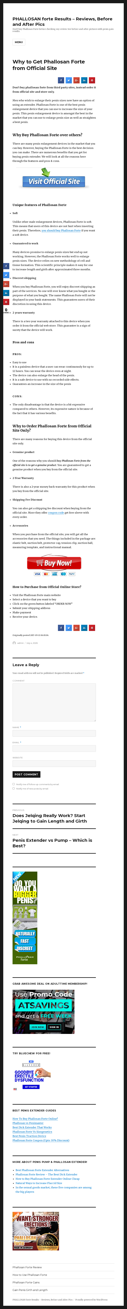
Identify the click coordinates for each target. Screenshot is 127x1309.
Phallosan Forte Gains (26, 1282)
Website (18, 757)
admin (20, 643)
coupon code (56, 512)
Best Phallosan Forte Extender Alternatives (42, 1170)
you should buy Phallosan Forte (61, 230)
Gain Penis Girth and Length (30, 1290)
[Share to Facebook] (61, 82)
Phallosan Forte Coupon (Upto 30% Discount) (41, 1140)
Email (17, 742)
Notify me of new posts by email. (32, 788)
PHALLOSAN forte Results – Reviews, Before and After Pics (42, 1299)
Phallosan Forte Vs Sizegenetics (32, 1131)
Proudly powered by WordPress (91, 1299)
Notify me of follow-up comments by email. (37, 784)
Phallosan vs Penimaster (28, 1123)
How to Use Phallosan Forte (30, 1274)
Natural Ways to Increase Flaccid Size (39, 1183)
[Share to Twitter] (69, 82)
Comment (19, 680)
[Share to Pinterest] (92, 82)
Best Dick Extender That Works (32, 1127)
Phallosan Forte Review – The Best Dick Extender (46, 1174)
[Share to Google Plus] (76, 82)
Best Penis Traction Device (29, 1136)
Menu (19, 42)
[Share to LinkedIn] (84, 82)
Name (17, 727)
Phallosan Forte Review (27, 1267)
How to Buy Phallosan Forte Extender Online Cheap (48, 1178)
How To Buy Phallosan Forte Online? (35, 1118)
